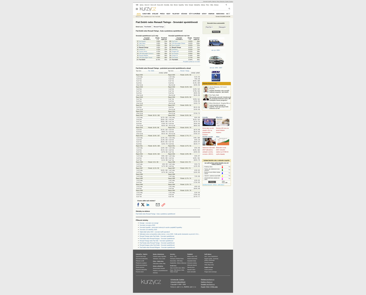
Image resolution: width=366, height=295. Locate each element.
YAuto (218, 1)
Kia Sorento (142, 41)
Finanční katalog (208, 262)
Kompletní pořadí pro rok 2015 (191, 61)
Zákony (203, 5)
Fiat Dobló (147, 26)
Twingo (187, 70)
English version (208, 267)
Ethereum (183, 263)
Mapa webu (211, 264)
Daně (188, 272)
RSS (207, 287)
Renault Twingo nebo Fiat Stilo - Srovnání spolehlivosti (156, 241)
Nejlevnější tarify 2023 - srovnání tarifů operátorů (155, 232)
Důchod (184, 13)
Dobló (152, 70)
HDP (178, 261)
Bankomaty (161, 254)
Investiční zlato (177, 268)
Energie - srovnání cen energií (149, 223)
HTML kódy (214, 287)
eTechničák (211, 260)
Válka (211, 5)
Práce (217, 136)
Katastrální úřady (191, 261)
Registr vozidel (208, 258)
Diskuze (216, 5)
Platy (164, 263)
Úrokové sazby (157, 256)
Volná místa (160, 261)
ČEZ (175, 256)
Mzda (160, 263)
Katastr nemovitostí (192, 258)
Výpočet (145, 254)
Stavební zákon (191, 269)
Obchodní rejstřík (207, 1)
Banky (155, 254)
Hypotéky (181, 5)
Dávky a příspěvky (158, 266)
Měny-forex (219, 117)
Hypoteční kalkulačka (141, 269)
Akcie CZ (146, 5)
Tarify (186, 5)
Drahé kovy (173, 265)
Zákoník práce (191, 267)
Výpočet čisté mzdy (141, 256)
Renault (182, 70)
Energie (191, 5)
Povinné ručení (140, 272)
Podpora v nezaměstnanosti (160, 270)
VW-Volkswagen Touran (145, 57)
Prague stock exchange (210, 272)
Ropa (171, 270)
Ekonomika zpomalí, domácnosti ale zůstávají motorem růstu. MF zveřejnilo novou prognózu (220, 98)
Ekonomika (173, 261)
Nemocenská (156, 268)
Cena (209, 256)
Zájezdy (214, 1)
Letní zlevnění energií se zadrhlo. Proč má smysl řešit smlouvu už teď (218, 106)
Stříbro (183, 268)
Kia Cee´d (142, 45)
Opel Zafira (142, 43)
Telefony (175, 13)
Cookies (181, 279)
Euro (160, 258)
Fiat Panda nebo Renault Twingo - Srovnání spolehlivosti (157, 243)
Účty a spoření (194, 13)
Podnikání (190, 254)
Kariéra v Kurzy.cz (206, 282)
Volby (205, 264)
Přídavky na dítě (140, 261)
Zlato (171, 5)
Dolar (163, 258)
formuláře (193, 272)
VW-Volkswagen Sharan (178, 43)
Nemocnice (220, 13)
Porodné (162, 268)
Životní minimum (140, 267)
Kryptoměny (173, 263)
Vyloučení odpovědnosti (178, 282)
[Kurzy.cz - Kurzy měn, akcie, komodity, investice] (148, 10)
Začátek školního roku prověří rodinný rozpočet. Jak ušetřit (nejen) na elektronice (219, 92)
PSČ (196, 256)
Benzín (179, 270)
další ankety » (221, 184)
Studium (231, 1)
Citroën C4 (175, 55)
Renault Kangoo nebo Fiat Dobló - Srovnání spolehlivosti (157, 245)
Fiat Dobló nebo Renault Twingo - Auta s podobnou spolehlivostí (155, 214)
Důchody (155, 272)
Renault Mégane (143, 55)
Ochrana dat (174, 279)
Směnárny (155, 258)
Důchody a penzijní (208, 136)
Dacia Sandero (176, 45)
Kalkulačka (197, 5)
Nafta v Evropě (174, 272)
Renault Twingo (159, 26)
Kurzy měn (160, 5)
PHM (175, 270)
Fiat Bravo (175, 49)
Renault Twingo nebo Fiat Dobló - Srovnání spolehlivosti (157, 236)
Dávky (204, 13)
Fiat (149, 70)
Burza (171, 256)
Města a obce (190, 256)
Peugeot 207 (175, 51)
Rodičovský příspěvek (141, 265)
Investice (172, 254)
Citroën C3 (142, 49)
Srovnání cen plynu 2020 (147, 225)
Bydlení (155, 13)
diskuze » (215, 184)
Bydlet (227, 1)
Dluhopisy (172, 258)
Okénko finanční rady (210, 83)
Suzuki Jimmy (143, 51)
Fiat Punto (175, 41)
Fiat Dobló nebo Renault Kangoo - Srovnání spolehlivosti (157, 238)
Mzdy (168, 13)
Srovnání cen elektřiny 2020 (148, 229)
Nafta (182, 270)
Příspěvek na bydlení (141, 263)
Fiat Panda (175, 57)
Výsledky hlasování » (208, 184)
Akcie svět (153, 5)
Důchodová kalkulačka (142, 258)
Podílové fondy (180, 258)
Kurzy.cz (138, 16)
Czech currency (208, 269)
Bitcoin (176, 5)
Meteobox (222, 1)
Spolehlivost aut (147, 16)
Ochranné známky (192, 263)
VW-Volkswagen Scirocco (146, 53)
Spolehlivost (214, 256)
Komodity (205, 117)
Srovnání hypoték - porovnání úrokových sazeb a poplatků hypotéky (161, 227)
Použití (203, 287)
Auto (142, 16)
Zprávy (142, 5)
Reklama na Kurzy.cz (207, 279)
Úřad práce (156, 263)
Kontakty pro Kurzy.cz (208, 284)
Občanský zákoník (192, 265)
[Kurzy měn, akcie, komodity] (151, 282)
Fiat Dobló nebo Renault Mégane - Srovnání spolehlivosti (157, 247)
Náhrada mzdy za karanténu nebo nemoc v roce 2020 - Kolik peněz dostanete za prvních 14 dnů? (170, 234)
